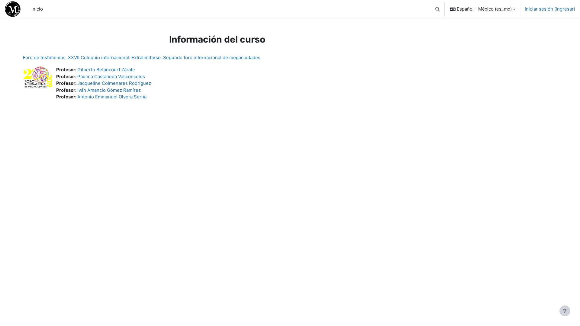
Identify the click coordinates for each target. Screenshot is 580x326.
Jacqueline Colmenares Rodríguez (114, 83)
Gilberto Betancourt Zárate (106, 69)
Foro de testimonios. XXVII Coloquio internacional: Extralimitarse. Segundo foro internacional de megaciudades (141, 57)
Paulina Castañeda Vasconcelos (111, 76)
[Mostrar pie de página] (564, 310)
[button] (437, 9)
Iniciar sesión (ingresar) (550, 9)
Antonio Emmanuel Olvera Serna (112, 97)
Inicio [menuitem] (37, 9)
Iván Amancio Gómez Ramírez (109, 90)
